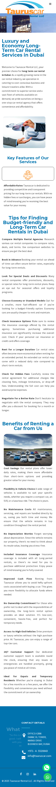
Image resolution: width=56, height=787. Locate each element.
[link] (47, 777)
